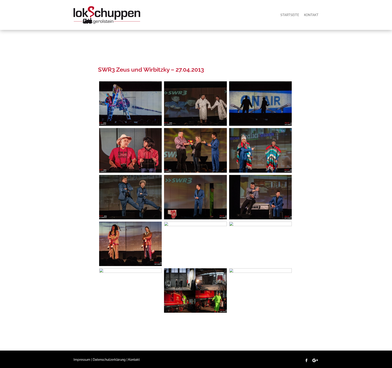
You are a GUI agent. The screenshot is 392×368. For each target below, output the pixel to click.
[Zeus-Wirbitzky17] (130, 124)
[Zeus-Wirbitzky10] (195, 218)
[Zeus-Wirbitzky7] (195, 225)
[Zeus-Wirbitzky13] (260, 171)
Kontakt (311, 15)
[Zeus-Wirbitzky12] (130, 218)
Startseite (289, 15)
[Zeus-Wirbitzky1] (195, 124)
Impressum (82, 359)
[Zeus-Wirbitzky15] (130, 171)
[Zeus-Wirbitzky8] (130, 265)
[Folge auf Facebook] (306, 360)
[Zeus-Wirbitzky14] (195, 171)
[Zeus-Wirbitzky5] (260, 225)
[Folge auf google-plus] (315, 360)
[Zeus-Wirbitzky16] (260, 124)
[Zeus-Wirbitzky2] (260, 272)
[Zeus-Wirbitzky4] (130, 272)
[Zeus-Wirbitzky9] (260, 218)
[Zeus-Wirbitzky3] (195, 311)
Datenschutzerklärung (109, 359)
